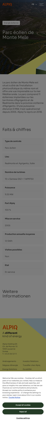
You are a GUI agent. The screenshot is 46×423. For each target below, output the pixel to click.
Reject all (23, 412)
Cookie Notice (14, 397)
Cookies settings (23, 418)
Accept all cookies (23, 405)
